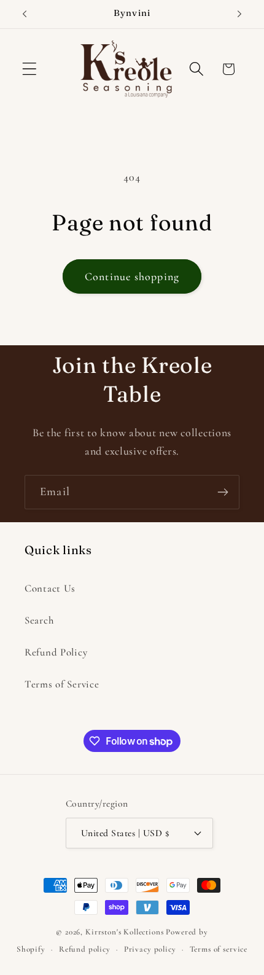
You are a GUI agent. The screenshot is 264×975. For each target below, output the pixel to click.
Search (39, 620)
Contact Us (50, 588)
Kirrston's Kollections (124, 932)
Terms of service (218, 949)
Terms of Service (62, 684)
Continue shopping (132, 276)
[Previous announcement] (24, 14)
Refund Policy (56, 652)
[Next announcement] (239, 14)
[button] (30, 69)
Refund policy (85, 949)
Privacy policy (150, 949)
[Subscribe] (222, 492)
